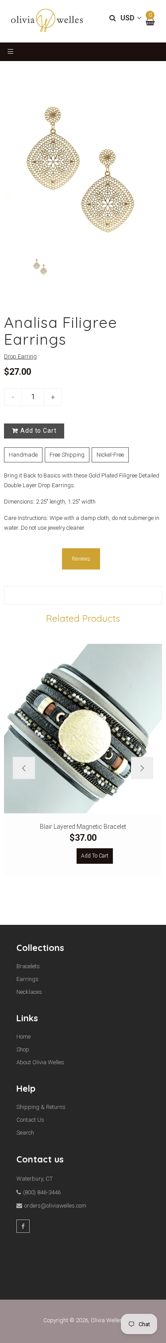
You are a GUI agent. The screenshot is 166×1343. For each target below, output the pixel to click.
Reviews (81, 559)
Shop (22, 1049)
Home (23, 1036)
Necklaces (29, 992)
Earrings (27, 979)
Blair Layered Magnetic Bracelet (83, 826)
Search (25, 1132)
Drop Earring (20, 356)
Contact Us (30, 1119)
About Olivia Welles (40, 1062)
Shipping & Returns (41, 1107)
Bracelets (28, 966)
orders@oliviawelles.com (55, 1205)
